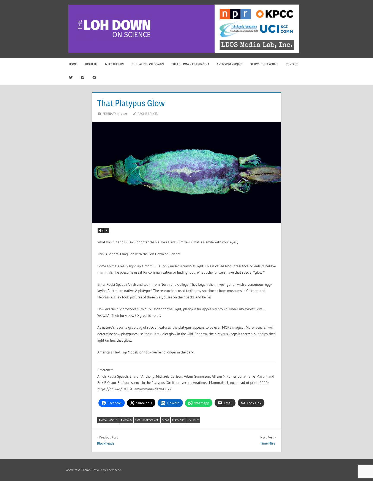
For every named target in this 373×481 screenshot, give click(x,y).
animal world (108, 420)
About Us (90, 64)
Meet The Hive (114, 64)
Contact (292, 64)
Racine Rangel (148, 114)
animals (126, 420)
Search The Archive (264, 64)
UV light (193, 420)
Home (73, 64)
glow (165, 420)
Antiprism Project (230, 64)
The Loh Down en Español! (190, 64)
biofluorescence (147, 420)
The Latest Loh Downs (148, 64)
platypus (178, 420)
